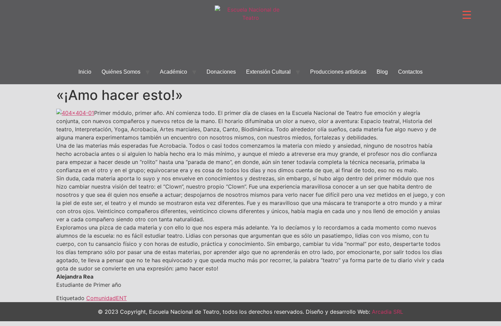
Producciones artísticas (338, 72)
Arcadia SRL (387, 311)
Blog (382, 72)
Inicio (84, 72)
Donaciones (221, 72)
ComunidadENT (106, 298)
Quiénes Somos (121, 72)
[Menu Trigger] (466, 14)
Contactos (410, 72)
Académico (173, 72)
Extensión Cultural (268, 72)
